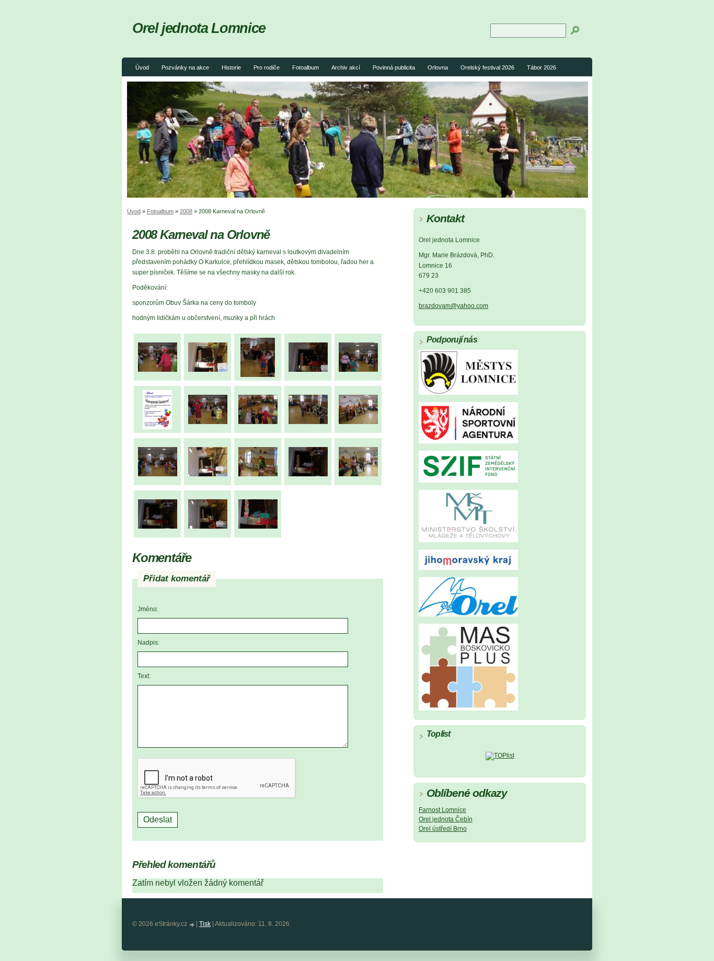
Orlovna (438, 67)
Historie (231, 67)
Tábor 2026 (541, 67)
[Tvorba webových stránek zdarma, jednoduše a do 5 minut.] (192, 924)
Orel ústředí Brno (443, 828)
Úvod (142, 67)
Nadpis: (148, 642)
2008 (186, 211)
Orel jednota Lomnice (199, 28)
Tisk (205, 924)
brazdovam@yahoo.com (453, 306)
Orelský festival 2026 (487, 67)
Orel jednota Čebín (446, 819)
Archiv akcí (345, 67)
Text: (144, 676)
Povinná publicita (394, 67)
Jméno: (147, 609)
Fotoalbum (305, 67)
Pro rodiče (267, 67)
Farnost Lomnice (442, 810)
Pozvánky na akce (185, 67)
